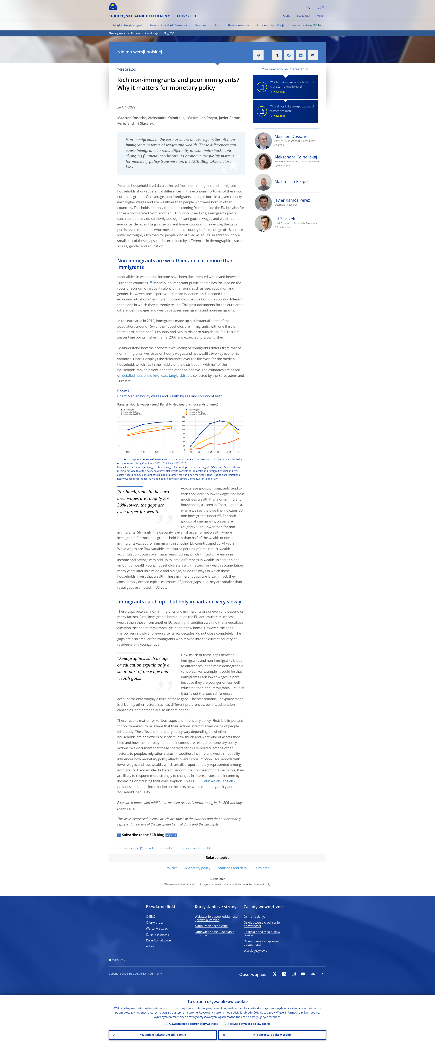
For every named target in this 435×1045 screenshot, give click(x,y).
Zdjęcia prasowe (157, 934)
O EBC (286, 16)
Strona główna (117, 33)
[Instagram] (294, 974)
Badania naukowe (238, 25)
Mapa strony (118, 960)
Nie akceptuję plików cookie (272, 1035)
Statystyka (200, 25)
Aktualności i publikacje (270, 25)
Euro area (261, 868)
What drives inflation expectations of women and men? (292, 111)
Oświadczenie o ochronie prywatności (193, 1024)
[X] (275, 974)
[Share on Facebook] (289, 55)
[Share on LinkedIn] (301, 55)
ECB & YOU (303, 16)
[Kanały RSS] (322, 974)
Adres (150, 946)
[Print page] (258, 55)
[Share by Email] (313, 55)
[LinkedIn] (284, 974)
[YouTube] (303, 974)
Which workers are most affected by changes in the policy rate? (292, 87)
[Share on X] (277, 55)
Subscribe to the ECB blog (143, 835)
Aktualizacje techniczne (211, 926)
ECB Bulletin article (206, 781)
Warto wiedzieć (157, 928)
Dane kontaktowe (158, 940)
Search (308, 7)
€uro (217, 25)
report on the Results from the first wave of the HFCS (178, 848)
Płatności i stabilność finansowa (168, 25)
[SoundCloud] (313, 974)
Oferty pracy (154, 922)
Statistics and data (232, 868)
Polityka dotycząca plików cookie (249, 1024)
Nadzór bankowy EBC (304, 25)
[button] (314, 7)
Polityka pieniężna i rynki (127, 25)
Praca (319, 16)
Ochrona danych (255, 916)
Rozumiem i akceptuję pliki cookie (163, 1035)
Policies (172, 868)
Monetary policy (197, 868)
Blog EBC (169, 33)
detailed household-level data (145, 376)
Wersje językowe (255, 950)
